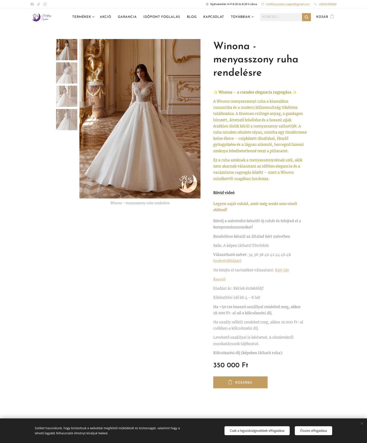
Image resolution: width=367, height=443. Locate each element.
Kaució (219, 279)
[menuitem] (83, 17)
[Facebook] (32, 4)
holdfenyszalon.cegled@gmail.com (288, 4)
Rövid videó (224, 192)
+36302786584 (327, 4)
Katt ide (282, 270)
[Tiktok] (38, 4)
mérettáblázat (227, 261)
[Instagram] (45, 4)
